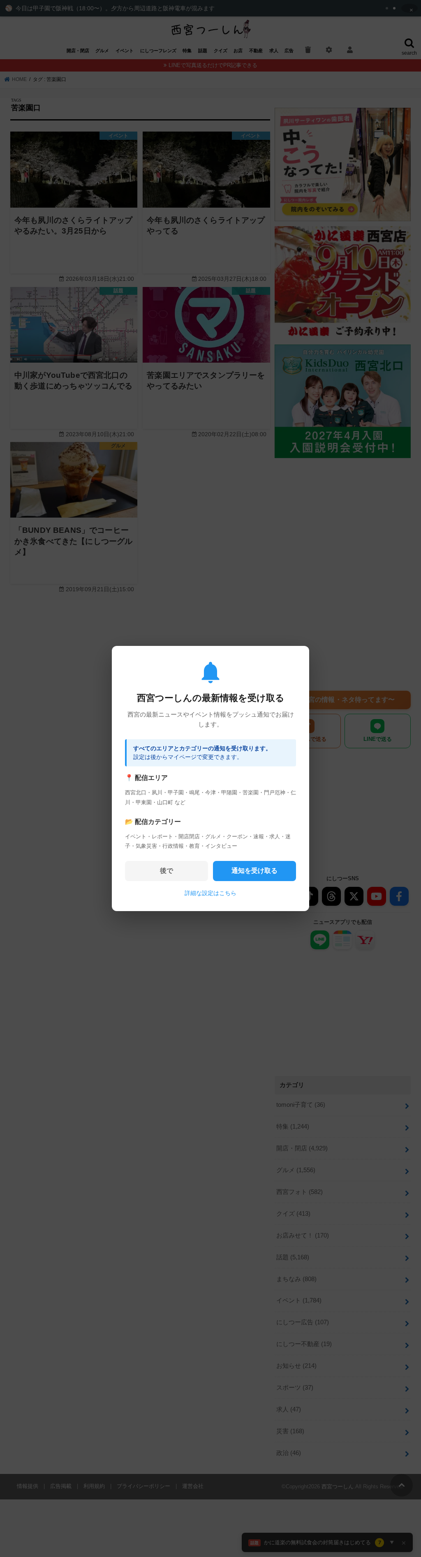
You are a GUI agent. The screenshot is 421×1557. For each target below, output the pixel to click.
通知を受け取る (254, 870)
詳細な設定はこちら (210, 893)
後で (166, 870)
